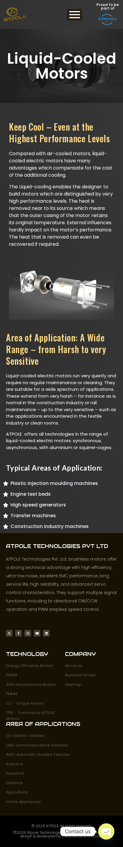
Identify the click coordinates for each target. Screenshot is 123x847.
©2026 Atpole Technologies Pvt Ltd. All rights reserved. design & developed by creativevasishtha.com (61, 834)
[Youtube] (37, 633)
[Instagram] (27, 633)
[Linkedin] (46, 633)
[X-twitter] (9, 633)
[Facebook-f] (18, 633)
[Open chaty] (106, 831)
